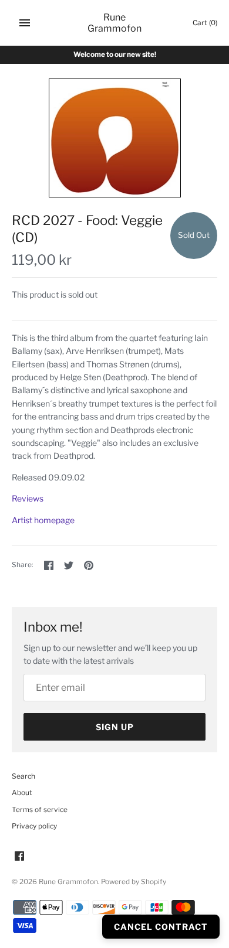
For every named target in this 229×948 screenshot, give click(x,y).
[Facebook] (19, 856)
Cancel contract (161, 927)
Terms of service (40, 810)
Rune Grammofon (68, 882)
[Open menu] (25, 23)
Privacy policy (34, 826)
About (22, 793)
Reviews (27, 498)
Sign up (115, 727)
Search (23, 776)
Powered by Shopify (133, 882)
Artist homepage (43, 520)
